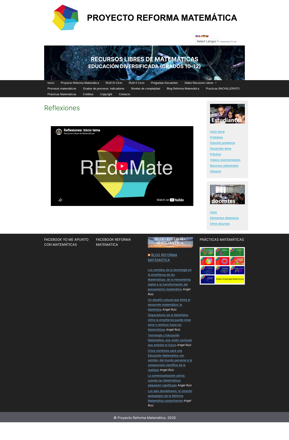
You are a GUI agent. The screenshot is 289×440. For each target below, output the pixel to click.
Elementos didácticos (224, 218)
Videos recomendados (225, 160)
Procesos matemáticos (61, 88)
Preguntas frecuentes (164, 82)
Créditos (88, 94)
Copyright (106, 94)
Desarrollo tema (220, 148)
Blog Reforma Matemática (183, 88)
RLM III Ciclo (114, 82)
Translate (241, 42)
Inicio (50, 82)
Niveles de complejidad (145, 88)
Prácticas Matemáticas (61, 94)
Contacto (124, 94)
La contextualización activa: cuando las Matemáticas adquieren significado (166, 380)
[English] (196, 36)
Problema (216, 137)
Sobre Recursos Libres (198, 82)
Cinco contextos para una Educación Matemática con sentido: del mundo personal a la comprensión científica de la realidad (170, 360)
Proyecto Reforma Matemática (80, 82)
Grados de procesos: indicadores (103, 88)
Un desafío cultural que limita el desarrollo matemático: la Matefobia (169, 304)
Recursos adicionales (224, 165)
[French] (200, 36)
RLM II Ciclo (136, 82)
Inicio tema (217, 131)
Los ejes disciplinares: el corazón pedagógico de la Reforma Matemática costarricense (170, 395)
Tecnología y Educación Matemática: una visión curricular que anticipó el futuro (170, 340)
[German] (203, 36)
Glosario (215, 171)
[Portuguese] (206, 36)
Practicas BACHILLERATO (222, 88)
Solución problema (222, 143)
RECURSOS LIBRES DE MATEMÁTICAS (144, 59)
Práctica (215, 154)
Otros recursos (220, 223)
